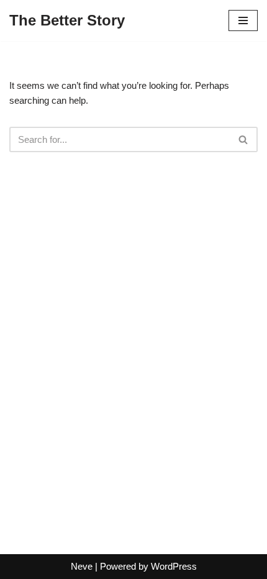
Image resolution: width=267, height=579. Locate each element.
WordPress (174, 566)
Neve (82, 566)
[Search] (244, 139)
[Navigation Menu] (243, 20)
